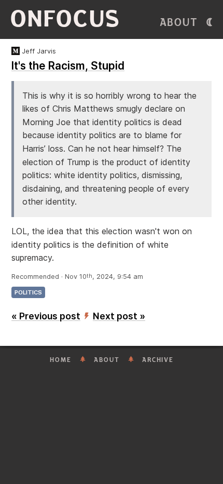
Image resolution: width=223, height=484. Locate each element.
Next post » (119, 316)
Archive (158, 360)
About (179, 22)
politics (28, 292)
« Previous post (45, 316)
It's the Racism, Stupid (67, 65)
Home (61, 360)
